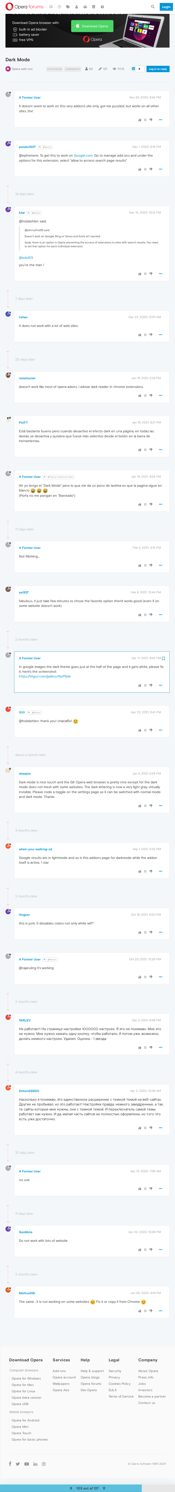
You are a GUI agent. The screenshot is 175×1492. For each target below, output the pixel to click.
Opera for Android (25, 1420)
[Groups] (85, 7)
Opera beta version (26, 1397)
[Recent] (59, 7)
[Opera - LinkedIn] (35, 1464)
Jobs (142, 1383)
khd (22, 212)
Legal (114, 1359)
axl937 (24, 592)
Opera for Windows (26, 1378)
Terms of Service (121, 1396)
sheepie (25, 773)
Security (115, 1371)
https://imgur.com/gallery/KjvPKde (45, 676)
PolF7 (23, 422)
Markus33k (27, 1293)
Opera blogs (90, 1377)
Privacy (114, 1377)
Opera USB (20, 1404)
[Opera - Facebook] (10, 1464)
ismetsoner (27, 378)
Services (61, 1359)
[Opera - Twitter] (17, 1464)
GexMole (25, 1232)
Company (147, 1359)
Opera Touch (21, 1433)
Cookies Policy (120, 1383)
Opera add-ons (22, 69)
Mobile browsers (21, 1412)
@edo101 (26, 258)
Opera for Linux (23, 1391)
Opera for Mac (23, 1385)
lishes (23, 317)
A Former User (30, 97)
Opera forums (91, 1383)
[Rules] (94, 7)
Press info (145, 1377)
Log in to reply (158, 69)
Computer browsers (23, 1370)
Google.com (83, 155)
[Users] (76, 7)
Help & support (92, 1371)
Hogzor (24, 915)
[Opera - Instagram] (44, 1464)
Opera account (64, 1377)
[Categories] (51, 7)
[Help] (102, 7)
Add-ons (59, 1371)
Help (85, 1359)
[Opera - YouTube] (26, 1464)
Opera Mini (20, 1426)
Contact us (146, 1403)
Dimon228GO (29, 1091)
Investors (145, 1390)
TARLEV (25, 1020)
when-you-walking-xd (35, 849)
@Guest (46, 147)
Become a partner (152, 1396)
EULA (113, 1390)
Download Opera (95, 26)
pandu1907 (27, 147)
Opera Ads (61, 1390)
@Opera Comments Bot (60, 477)
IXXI (22, 712)
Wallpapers (61, 1383)
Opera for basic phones (30, 1439)
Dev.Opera (89, 1390)
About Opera (148, 1371)
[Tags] (68, 7)
